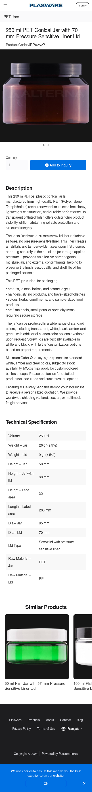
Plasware (15, 719)
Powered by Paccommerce (60, 753)
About (50, 719)
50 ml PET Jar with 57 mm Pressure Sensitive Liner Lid (35, 686)
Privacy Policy (21, 728)
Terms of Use (46, 728)
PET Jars (11, 16)
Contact (65, 719)
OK (46, 783)
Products (34, 719)
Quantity (11, 157)
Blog (80, 719)
